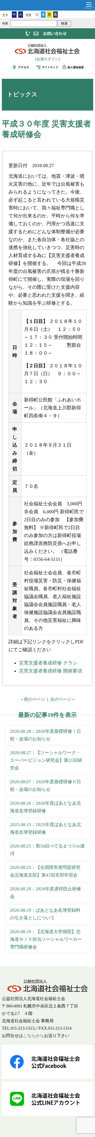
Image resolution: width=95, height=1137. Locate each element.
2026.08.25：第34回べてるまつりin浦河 (47, 849)
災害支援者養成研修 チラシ (48, 663)
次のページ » (62, 699)
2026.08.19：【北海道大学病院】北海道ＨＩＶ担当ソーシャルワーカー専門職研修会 (46, 939)
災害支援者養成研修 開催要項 (50, 670)
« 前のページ (33, 699)
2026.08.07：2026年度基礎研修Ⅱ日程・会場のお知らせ (45, 785)
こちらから (33, 1035)
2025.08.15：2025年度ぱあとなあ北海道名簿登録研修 (45, 828)
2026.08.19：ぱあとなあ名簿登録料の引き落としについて (45, 914)
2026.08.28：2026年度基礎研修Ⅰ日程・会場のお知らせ (45, 735)
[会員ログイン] (47, 59)
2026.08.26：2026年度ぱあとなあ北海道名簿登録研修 (45, 807)
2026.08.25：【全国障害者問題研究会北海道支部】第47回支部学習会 (45, 871)
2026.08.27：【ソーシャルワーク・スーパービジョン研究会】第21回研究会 (46, 760)
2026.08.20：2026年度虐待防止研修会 (45, 892)
